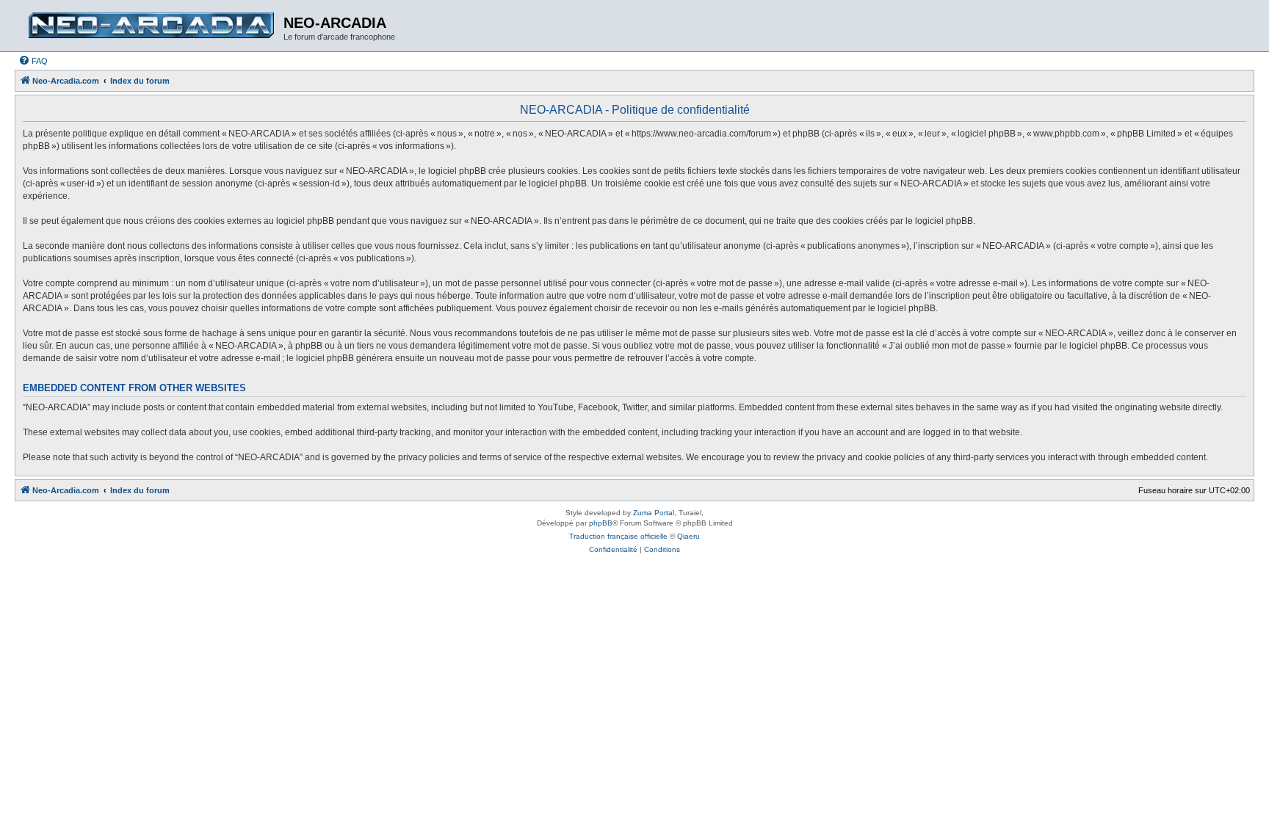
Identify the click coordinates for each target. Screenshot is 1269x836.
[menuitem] (33, 61)
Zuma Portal (653, 513)
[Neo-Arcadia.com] (150, 26)
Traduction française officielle (618, 536)
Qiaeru (688, 536)
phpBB (600, 523)
